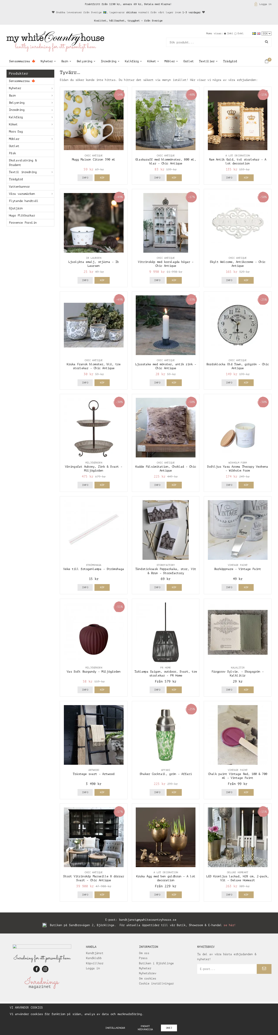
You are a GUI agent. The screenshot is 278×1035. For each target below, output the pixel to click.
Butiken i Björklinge (156, 963)
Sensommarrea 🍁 (22, 61)
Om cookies (147, 978)
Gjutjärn (16, 208)
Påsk (12, 153)
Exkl (241, 33)
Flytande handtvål (23, 201)
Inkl (230, 33)
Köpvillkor (94, 963)
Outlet (188, 61)
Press (143, 958)
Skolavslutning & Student (23, 162)
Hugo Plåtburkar (22, 215)
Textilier (207, 61)
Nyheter (47, 61)
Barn (64, 61)
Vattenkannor (19, 186)
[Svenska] (254, 33)
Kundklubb (94, 958)
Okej (169, 1027)
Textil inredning (23, 172)
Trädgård (230, 61)
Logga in (265, 4)
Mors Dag (16, 131)
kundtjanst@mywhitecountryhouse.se (147, 919)
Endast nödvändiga (145, 1028)
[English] (259, 33)
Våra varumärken (22, 193)
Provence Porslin (23, 222)
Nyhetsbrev (147, 973)
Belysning (84, 61)
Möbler (169, 61)
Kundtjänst (94, 953)
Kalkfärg (132, 61)
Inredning (108, 61)
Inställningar (115, 1027)
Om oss (144, 953)
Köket (151, 61)
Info (85, 177)
